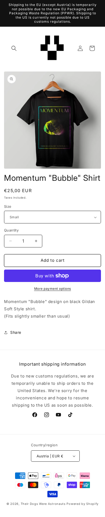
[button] (14, 48)
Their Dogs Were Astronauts (43, 504)
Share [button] (15, 332)
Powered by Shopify (82, 504)
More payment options (52, 289)
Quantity (11, 230)
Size (8, 206)
